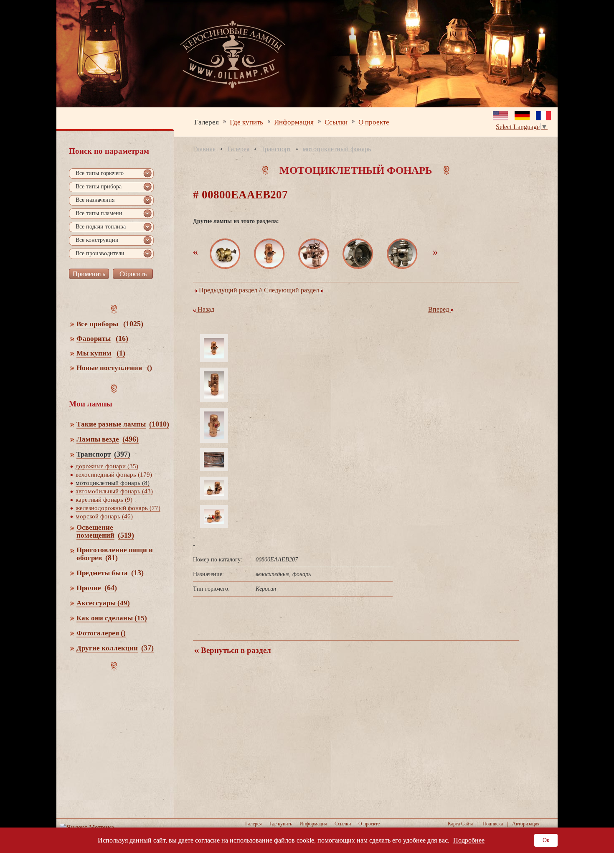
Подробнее (469, 840)
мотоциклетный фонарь (337, 148)
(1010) (159, 424)
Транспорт (276, 148)
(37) (147, 648)
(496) (130, 439)
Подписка (492, 824)
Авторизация (526, 824)
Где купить (246, 122)
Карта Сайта (460, 824)
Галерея (206, 122)
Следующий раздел (292, 290)
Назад (205, 309)
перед (439, 309)
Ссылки (336, 122)
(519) (126, 535)
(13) (137, 573)
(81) (111, 557)
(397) (122, 454)
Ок (546, 840)
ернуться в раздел (235, 650)
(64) (110, 588)
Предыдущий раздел (227, 290)
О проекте (373, 122)
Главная (204, 148)
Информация (294, 122)
